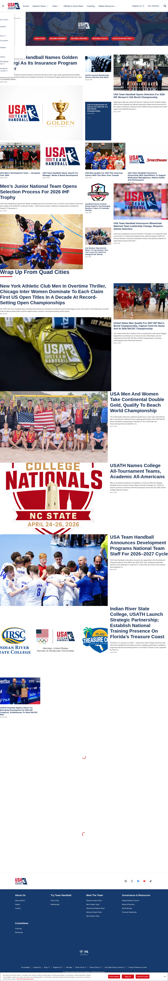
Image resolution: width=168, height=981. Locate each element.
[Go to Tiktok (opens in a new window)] (150, 881)
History (17, 904)
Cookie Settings (114, 976)
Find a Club (55, 900)
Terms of (80, 967)
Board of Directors (128, 904)
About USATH (20, 900)
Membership (55, 904)
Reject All (128, 976)
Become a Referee (79, 38)
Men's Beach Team (92, 916)
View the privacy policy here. (25, 979)
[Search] (165, 6)
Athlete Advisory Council (130, 900)
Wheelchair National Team (95, 908)
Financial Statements (129, 912)
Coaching (91, 6)
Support (138, 6)
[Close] (165, 976)
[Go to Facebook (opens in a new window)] (138, 881)
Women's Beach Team (94, 912)
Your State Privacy (115, 967)
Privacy (95, 967)
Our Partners (153, 6)
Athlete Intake (124, 38)
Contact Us (37, 967)
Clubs (54, 6)
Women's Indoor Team (94, 900)
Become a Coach (100, 38)
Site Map (69, 967)
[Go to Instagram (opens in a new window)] (125, 881)
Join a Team (40, 38)
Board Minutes (127, 908)
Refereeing (19, 932)
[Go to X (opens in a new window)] (132, 881)
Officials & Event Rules (73, 6)
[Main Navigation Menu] (3, 6)
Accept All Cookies (142, 976)
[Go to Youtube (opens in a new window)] (144, 881)
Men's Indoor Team (92, 904)
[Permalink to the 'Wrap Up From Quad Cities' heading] (71, 272)
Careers (18, 908)
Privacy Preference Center (138, 967)
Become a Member (58, 38)
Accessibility (25, 967)
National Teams (39, 6)
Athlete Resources (106, 6)
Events (26, 6)
